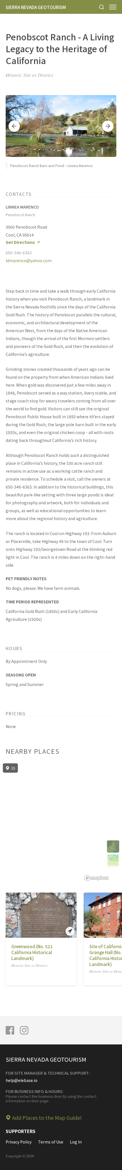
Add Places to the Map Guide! (47, 1117)
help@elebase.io (21, 1080)
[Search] (101, 7)
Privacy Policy (18, 1142)
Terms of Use (50, 1142)
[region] (61, 822)
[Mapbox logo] (96, 878)
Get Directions (20, 242)
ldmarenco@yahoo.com (29, 260)
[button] (14, 126)
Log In (76, 1142)
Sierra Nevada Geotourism (36, 7)
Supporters (20, 1131)
